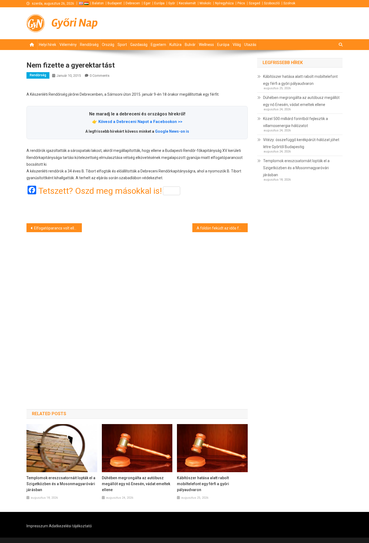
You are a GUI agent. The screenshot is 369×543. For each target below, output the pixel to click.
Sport (122, 44)
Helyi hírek (47, 44)
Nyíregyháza (224, 3)
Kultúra (175, 44)
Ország (108, 44)
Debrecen (133, 3)
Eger (147, 3)
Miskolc (205, 3)
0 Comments (99, 76)
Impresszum (37, 526)
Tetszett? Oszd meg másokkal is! (100, 190)
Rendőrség (89, 44)
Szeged (254, 3)
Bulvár (190, 44)
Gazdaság (138, 44)
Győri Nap (74, 23)
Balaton (98, 3)
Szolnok (289, 3)
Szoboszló (272, 3)
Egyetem (158, 44)
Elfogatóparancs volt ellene (57, 228)
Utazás (250, 44)
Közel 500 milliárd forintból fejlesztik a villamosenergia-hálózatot (295, 122)
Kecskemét (187, 3)
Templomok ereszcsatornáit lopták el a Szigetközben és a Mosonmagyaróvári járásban (60, 484)
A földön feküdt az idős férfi (220, 228)
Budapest (115, 3)
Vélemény (68, 44)
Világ (237, 44)
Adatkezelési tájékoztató (70, 526)
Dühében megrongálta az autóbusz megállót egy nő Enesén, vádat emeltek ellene (136, 484)
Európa (159, 3)
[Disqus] (137, 311)
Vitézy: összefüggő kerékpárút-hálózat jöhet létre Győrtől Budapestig (301, 143)
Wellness (206, 44)
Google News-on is (172, 131)
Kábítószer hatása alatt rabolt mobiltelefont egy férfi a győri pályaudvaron (203, 484)
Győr (171, 3)
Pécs (241, 3)
